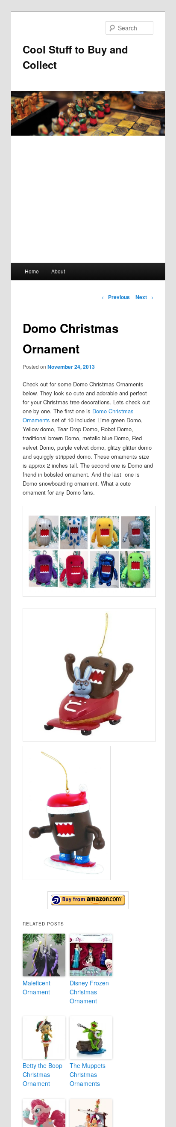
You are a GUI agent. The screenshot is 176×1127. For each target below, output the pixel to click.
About (58, 271)
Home (32, 271)
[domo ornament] (88, 900)
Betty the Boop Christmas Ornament (42, 1074)
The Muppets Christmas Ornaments (88, 1074)
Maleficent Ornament (36, 987)
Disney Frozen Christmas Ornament (89, 992)
